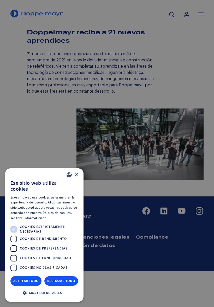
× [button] (76, 174)
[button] (44, 293)
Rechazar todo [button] (61, 281)
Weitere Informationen (28, 218)
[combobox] (69, 174)
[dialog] (44, 235)
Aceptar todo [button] (26, 281)
